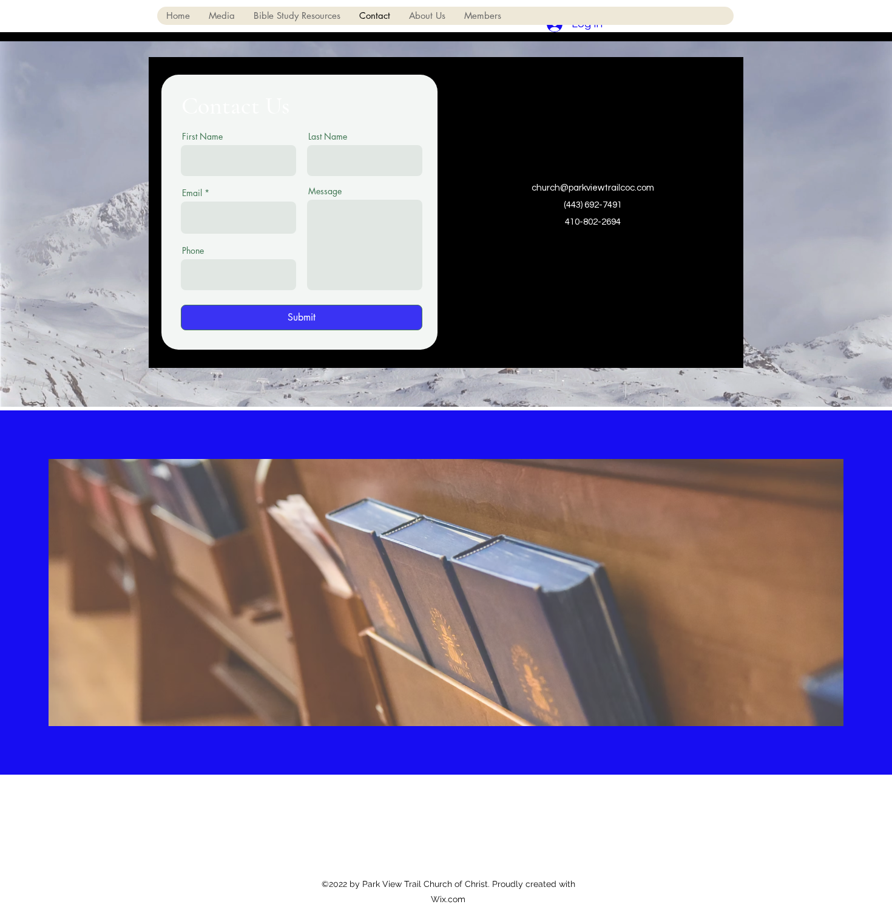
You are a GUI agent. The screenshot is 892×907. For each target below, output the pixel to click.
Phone (193, 250)
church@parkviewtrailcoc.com (593, 187)
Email (192, 193)
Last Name (327, 136)
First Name (202, 136)
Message (325, 191)
